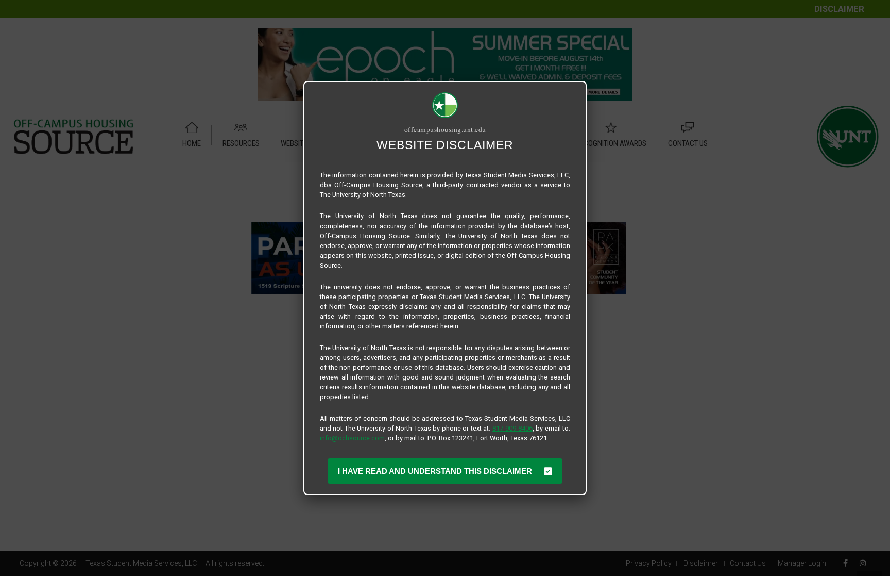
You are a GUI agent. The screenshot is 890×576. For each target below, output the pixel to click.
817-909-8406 (512, 428)
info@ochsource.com (352, 438)
